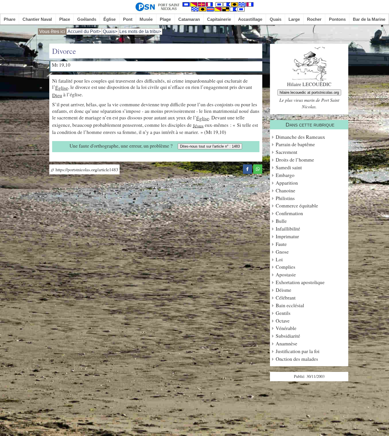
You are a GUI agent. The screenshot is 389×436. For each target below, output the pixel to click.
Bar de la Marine (369, 19)
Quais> (110, 31)
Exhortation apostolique (300, 282)
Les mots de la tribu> (140, 31)
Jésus (198, 125)
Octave (283, 320)
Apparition (287, 183)
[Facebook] (247, 168)
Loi (279, 259)
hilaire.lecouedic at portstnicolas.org (309, 92)
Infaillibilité (288, 228)
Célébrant (286, 297)
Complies (285, 267)
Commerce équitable (297, 205)
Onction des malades (297, 359)
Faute (281, 244)
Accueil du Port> (84, 31)
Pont (127, 19)
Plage (165, 19)
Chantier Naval (37, 19)
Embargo (285, 175)
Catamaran (189, 19)
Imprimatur (287, 236)
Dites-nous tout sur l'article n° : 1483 (210, 146)
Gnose (282, 251)
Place (64, 19)
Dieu (57, 95)
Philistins (285, 198)
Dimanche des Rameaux (300, 137)
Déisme (283, 290)
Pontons (337, 19)
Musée (146, 19)
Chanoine (285, 190)
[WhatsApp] (257, 168)
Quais (275, 19)
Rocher (314, 19)
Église (109, 19)
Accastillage (250, 19)
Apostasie (286, 274)
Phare (9, 19)
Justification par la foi (298, 351)
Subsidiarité (288, 336)
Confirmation (289, 213)
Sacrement (286, 152)
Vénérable (286, 328)
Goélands (86, 19)
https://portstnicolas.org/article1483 (86, 169)
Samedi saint (289, 167)
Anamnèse (286, 343)
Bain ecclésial (290, 305)
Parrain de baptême (295, 144)
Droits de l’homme (295, 159)
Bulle (281, 221)
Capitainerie (219, 19)
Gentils (283, 313)
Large (294, 19)
